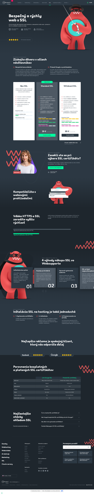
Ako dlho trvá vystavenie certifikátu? (52, 421)
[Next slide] (45, 291)
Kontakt (26, 446)
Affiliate (26, 469)
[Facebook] (39, 470)
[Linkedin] (43, 470)
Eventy (39, 449)
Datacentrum (27, 456)
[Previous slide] (42, 291)
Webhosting (6, 447)
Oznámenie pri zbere (35, 490)
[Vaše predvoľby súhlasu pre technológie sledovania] (2, 493)
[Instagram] (41, 470)
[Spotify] (47, 470)
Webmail (39, 462)
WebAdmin (40, 461)
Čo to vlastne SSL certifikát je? (50, 413)
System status (40, 451)
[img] (13, 40)
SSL (50, 2)
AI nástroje (5, 454)
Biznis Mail (44, 2)
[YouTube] (45, 470)
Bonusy (26, 451)
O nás (26, 449)
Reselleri (26, 471)
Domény (4, 444)
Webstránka (6, 450)
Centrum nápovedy (41, 446)
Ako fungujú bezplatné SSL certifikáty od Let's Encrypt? (57, 417)
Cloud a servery (7, 464)
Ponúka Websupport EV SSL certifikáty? (52, 426)
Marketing (5, 457)
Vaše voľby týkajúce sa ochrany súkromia (51, 490)
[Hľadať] (88, 447)
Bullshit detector (27, 460)
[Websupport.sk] (7, 2)
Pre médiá (26, 458)
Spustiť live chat (89, 484)
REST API (40, 453)
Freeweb (26, 453)
